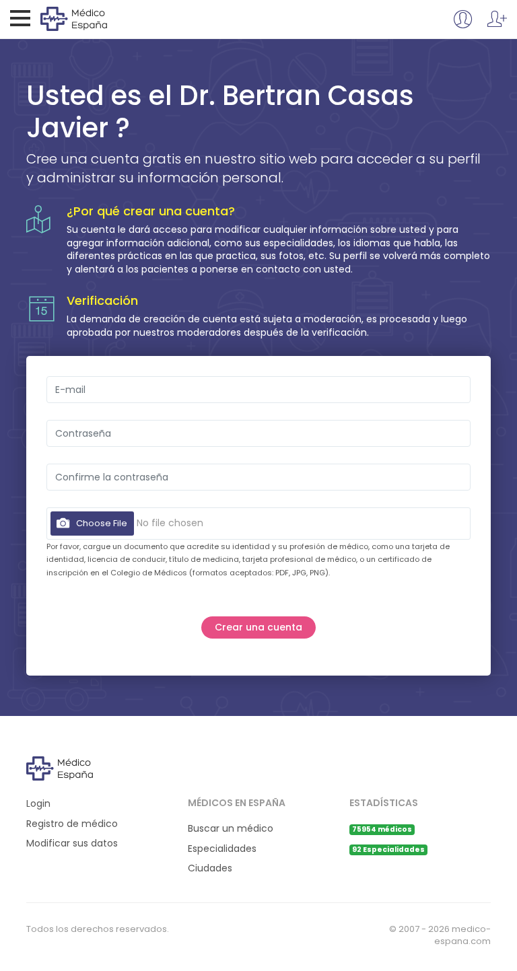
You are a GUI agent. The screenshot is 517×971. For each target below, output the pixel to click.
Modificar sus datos (72, 843)
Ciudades (210, 868)
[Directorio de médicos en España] (95, 18)
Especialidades (222, 848)
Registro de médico (72, 824)
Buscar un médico (230, 828)
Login (38, 803)
